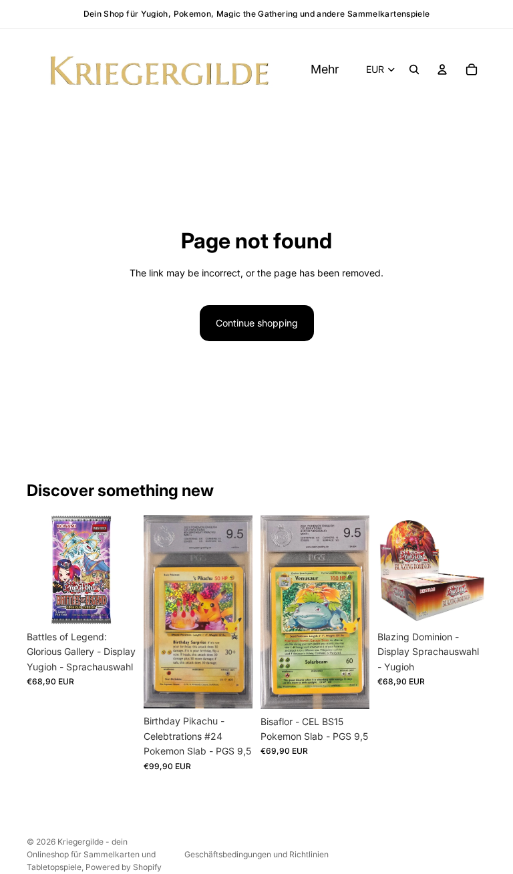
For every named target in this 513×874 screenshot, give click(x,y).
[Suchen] (414, 69)
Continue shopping (257, 323)
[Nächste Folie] (471, 569)
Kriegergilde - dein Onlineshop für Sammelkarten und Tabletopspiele (91, 854)
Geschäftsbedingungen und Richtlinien (256, 854)
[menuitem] (325, 70)
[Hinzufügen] (232, 688)
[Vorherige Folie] (392, 569)
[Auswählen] (115, 604)
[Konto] (442, 69)
